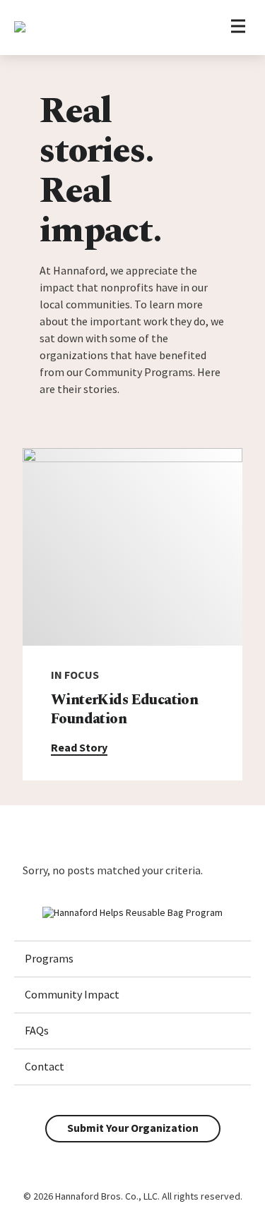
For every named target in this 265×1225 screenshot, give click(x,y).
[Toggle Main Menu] (238, 28)
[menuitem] (132, 959)
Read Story (79, 747)
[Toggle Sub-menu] (224, 958)
